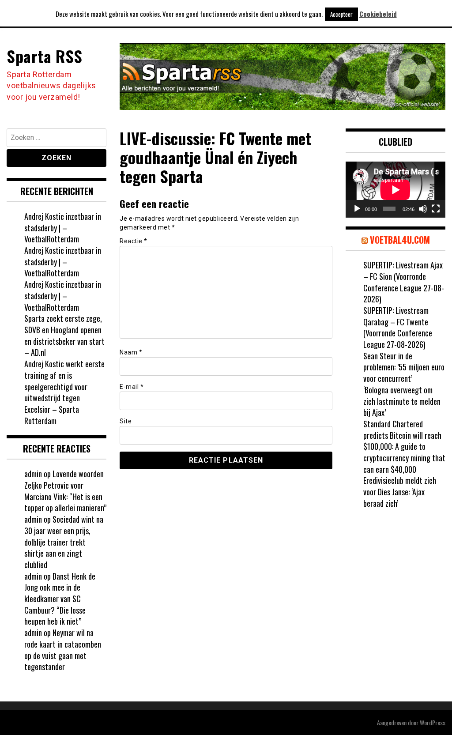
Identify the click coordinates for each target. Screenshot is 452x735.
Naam (131, 352)
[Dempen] (422, 208)
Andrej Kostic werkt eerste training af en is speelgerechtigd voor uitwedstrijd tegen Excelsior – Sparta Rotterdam (64, 392)
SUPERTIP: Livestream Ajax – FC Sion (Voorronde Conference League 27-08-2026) (403, 282)
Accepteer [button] (341, 14)
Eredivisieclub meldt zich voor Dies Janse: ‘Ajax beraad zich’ (399, 492)
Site (126, 421)
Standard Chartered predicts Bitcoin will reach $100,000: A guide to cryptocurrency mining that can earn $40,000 (404, 446)
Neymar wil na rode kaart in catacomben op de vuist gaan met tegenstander (62, 649)
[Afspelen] (357, 208)
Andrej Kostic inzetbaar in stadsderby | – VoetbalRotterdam (62, 228)
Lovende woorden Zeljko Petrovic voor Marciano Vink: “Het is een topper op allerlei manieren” (65, 490)
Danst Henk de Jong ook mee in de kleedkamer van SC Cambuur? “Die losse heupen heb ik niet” (59, 598)
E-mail (131, 386)
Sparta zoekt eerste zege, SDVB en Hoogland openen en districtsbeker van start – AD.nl (64, 335)
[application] (395, 190)
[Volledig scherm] (435, 208)
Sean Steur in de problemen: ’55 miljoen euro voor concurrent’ (403, 367)
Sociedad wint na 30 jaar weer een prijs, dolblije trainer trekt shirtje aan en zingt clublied (63, 541)
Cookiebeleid (378, 14)
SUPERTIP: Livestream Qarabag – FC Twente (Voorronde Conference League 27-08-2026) (397, 327)
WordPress (432, 722)
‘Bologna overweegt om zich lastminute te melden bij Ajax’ (402, 401)
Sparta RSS (44, 56)
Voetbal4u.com (400, 239)
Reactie (133, 241)
